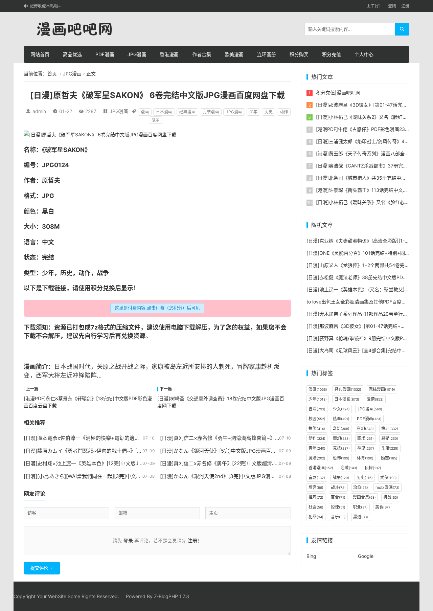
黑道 (360, 516)
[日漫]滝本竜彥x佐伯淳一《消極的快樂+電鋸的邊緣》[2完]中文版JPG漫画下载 (113, 438)
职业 (360, 507)
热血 (341, 418)
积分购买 (299, 54)
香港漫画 (169, 54)
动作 (284, 111)
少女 (341, 408)
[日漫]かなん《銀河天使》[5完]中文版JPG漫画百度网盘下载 (228, 451)
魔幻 (341, 438)
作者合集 (201, 54)
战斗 (338, 487)
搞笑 (317, 428)
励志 (389, 457)
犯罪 (316, 516)
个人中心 (364, 54)
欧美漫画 (234, 54)
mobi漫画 (387, 487)
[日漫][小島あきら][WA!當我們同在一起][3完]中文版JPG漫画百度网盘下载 (107, 476)
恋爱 (349, 467)
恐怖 (341, 457)
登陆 (392, 5)
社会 (316, 507)
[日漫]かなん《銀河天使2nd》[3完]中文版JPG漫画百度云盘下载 (233, 476)
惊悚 (338, 507)
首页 (52, 73)
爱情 (375, 399)
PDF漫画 (104, 54)
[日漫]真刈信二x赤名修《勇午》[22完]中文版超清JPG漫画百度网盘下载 (241, 463)
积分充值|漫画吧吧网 (338, 92)
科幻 (365, 428)
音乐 (338, 516)
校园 (317, 418)
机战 (390, 497)
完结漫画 (211, 111)
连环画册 (266, 54)
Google (365, 556)
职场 (365, 438)
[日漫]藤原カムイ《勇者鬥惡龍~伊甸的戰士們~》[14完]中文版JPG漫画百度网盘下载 (119, 451)
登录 (128, 540)
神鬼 (365, 448)
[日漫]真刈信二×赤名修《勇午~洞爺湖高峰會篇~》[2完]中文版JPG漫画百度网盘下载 (256, 438)
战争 (156, 119)
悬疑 (389, 438)
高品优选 (72, 54)
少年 (253, 111)
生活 (390, 448)
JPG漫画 (137, 54)
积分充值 (331, 54)
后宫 (316, 487)
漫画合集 (364, 497)
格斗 (389, 428)
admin (39, 111)
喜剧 (317, 477)
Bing (311, 556)
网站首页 (39, 54)
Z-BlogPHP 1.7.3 (171, 596)
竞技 (341, 448)
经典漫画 (187, 111)
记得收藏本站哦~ (45, 5)
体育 (365, 457)
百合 (338, 497)
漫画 (145, 111)
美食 (382, 507)
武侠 (388, 477)
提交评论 (39, 568)
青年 (317, 448)
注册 (405, 5)
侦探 (373, 467)
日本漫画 (164, 111)
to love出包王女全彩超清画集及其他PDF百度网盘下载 (363, 301)
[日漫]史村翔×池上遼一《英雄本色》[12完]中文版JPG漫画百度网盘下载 (105, 463)
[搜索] (402, 29)
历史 (269, 111)
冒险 (317, 408)
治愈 (360, 487)
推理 (316, 497)
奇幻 (341, 428)
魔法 (317, 457)
